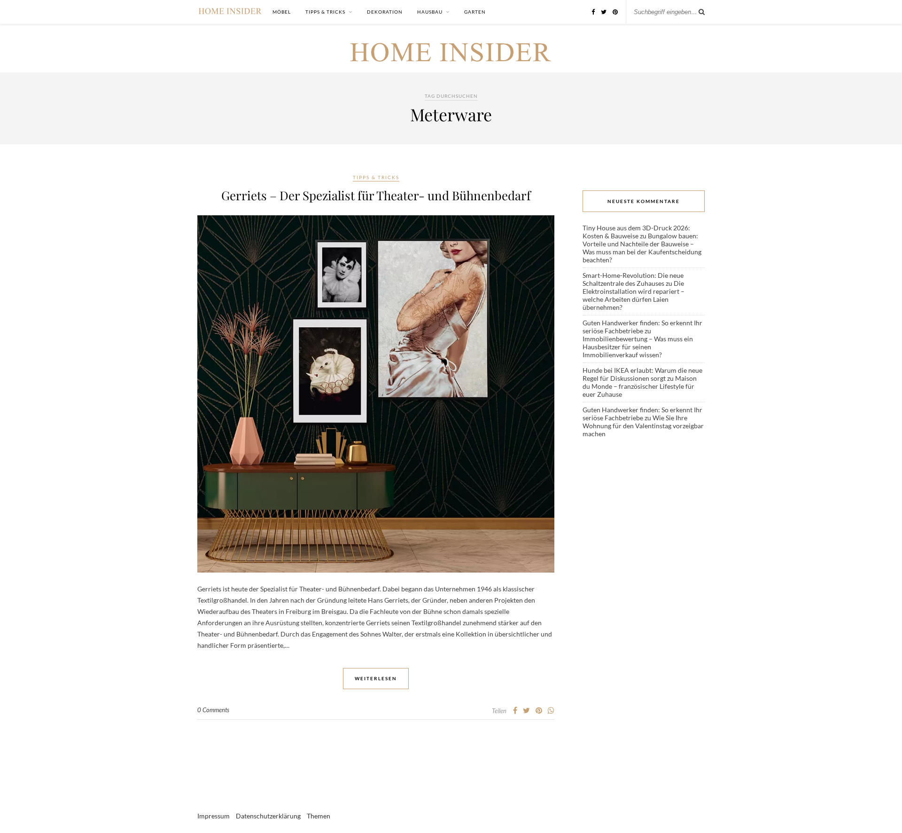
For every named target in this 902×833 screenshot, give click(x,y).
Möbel (281, 12)
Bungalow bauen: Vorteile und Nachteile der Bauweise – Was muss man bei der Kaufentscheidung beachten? (642, 248)
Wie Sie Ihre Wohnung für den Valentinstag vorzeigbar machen (643, 426)
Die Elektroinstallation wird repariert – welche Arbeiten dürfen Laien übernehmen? (633, 295)
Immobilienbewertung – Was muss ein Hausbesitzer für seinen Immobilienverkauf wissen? (638, 347)
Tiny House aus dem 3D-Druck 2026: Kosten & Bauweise (636, 232)
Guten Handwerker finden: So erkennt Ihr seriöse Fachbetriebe (642, 327)
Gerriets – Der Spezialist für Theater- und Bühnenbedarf (376, 195)
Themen (318, 816)
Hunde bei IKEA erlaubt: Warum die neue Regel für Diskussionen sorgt (642, 374)
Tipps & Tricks (325, 12)
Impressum (213, 816)
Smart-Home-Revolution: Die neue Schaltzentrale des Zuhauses (633, 279)
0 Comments (213, 710)
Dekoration (385, 12)
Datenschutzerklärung (268, 816)
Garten (475, 12)
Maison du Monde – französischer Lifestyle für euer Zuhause (640, 386)
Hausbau (430, 12)
